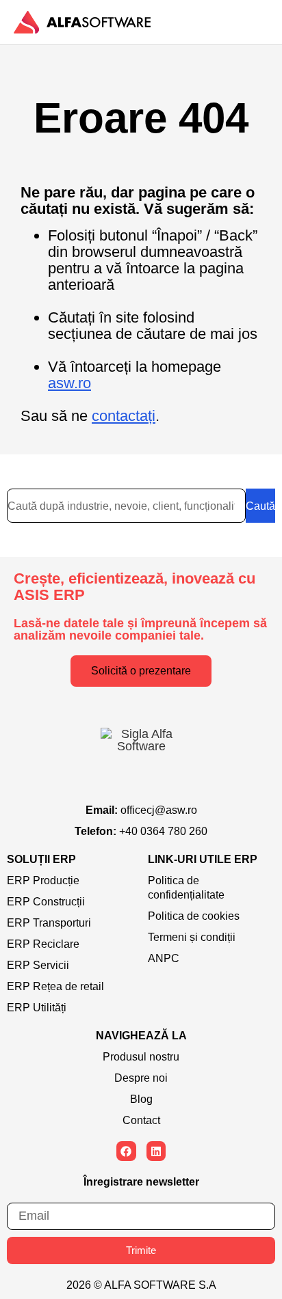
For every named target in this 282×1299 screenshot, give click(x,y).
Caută (260, 506)
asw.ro (69, 383)
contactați (123, 415)
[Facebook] (126, 1151)
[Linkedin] (156, 1151)
